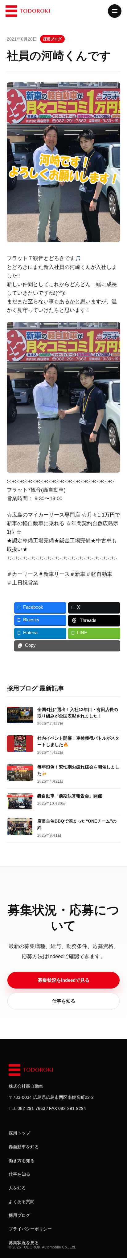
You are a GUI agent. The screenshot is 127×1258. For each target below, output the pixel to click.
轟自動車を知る (24, 1146)
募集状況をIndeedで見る (63, 980)
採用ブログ (52, 39)
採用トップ (19, 1132)
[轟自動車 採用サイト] (32, 1070)
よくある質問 (22, 1201)
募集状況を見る (24, 1242)
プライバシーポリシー (30, 1228)
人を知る (17, 1187)
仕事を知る (63, 1001)
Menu (114, 11)
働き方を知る (22, 1160)
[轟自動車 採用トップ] (29, 11)
